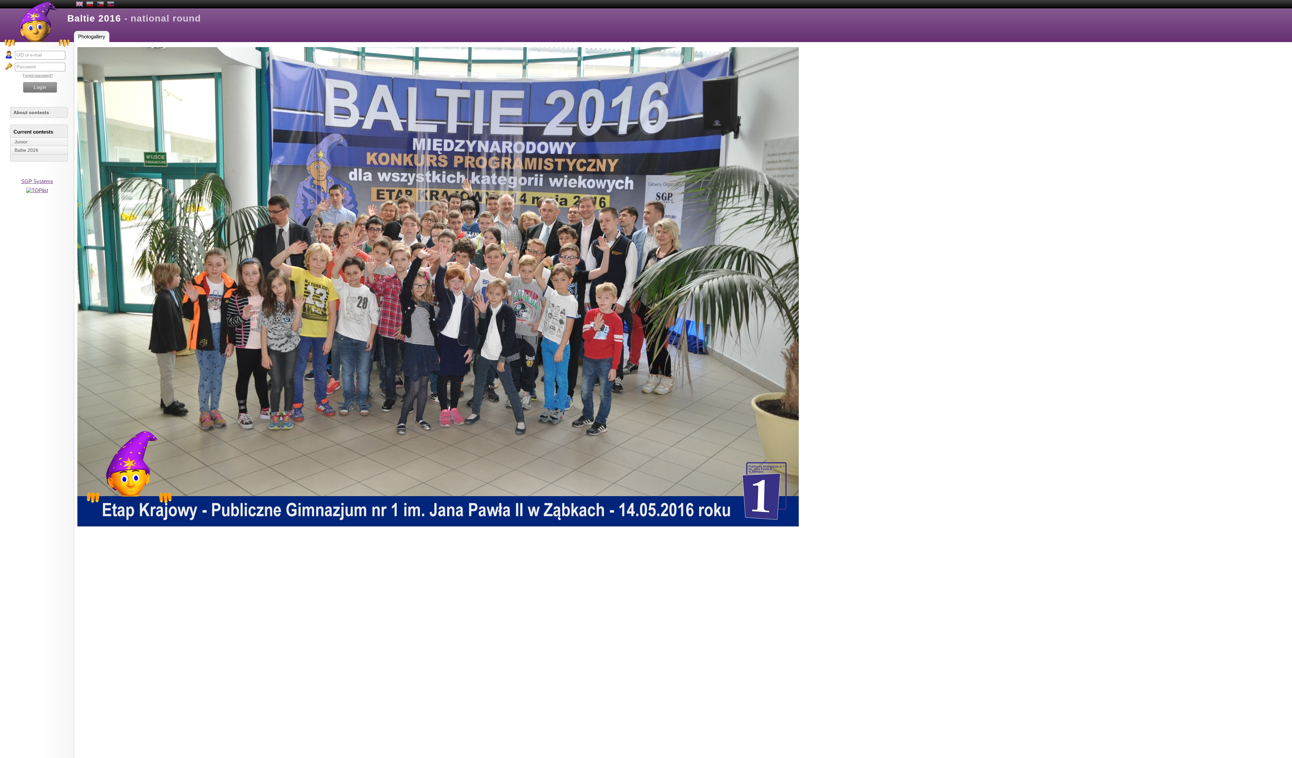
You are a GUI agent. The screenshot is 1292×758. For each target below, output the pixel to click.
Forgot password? (38, 75)
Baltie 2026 (26, 150)
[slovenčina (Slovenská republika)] (110, 4)
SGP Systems (37, 181)
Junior (21, 141)
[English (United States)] (79, 4)
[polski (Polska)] (90, 4)
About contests (31, 112)
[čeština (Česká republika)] (100, 4)
